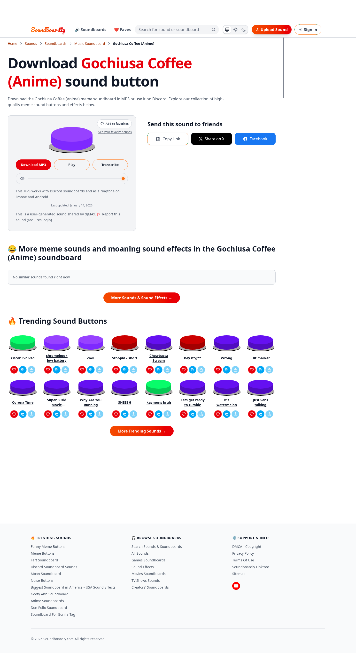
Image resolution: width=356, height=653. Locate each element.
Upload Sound (274, 29)
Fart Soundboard (44, 560)
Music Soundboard (89, 43)
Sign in (310, 29)
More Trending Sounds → (142, 431)
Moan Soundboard (46, 573)
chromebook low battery (57, 358)
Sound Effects (143, 567)
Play (71, 164)
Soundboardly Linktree (250, 567)
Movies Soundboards (149, 573)
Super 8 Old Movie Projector (56, 402)
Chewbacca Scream (158, 358)
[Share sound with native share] (31, 370)
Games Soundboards (148, 560)
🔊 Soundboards (90, 29)
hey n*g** (192, 358)
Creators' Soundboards (150, 587)
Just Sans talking (260, 402)
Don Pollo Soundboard (49, 607)
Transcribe (110, 164)
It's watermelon (227, 402)
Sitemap (239, 573)
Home (12, 43)
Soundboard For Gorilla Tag (53, 614)
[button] (72, 138)
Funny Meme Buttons (48, 546)
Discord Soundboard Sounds (54, 567)
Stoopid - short (124, 358)
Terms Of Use (243, 560)
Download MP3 (33, 164)
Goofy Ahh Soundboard (50, 594)
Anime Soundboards (47, 600)
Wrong (226, 358)
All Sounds (140, 553)
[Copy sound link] (23, 370)
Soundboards (56, 43)
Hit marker (260, 358)
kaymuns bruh (159, 402)
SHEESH (124, 402)
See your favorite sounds (115, 132)
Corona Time (22, 402)
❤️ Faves (122, 29)
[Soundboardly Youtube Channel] (236, 586)
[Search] (213, 29)
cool (90, 358)
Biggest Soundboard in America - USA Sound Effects (73, 587)
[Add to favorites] (14, 370)
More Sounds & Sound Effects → (141, 297)
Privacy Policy (243, 553)
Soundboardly (48, 29)
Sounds (31, 43)
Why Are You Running (90, 402)
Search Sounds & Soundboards (157, 546)
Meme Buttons (42, 553)
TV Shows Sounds (146, 580)
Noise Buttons (42, 580)
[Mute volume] (22, 178)
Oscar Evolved (23, 358)
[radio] (227, 29)
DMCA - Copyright (246, 546)
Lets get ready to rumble (193, 402)
